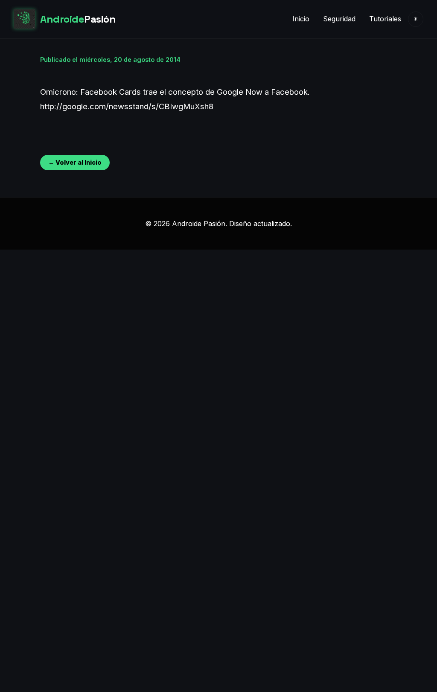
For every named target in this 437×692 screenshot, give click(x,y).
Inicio (300, 19)
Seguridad (339, 19)
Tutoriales (385, 19)
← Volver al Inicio (75, 162)
